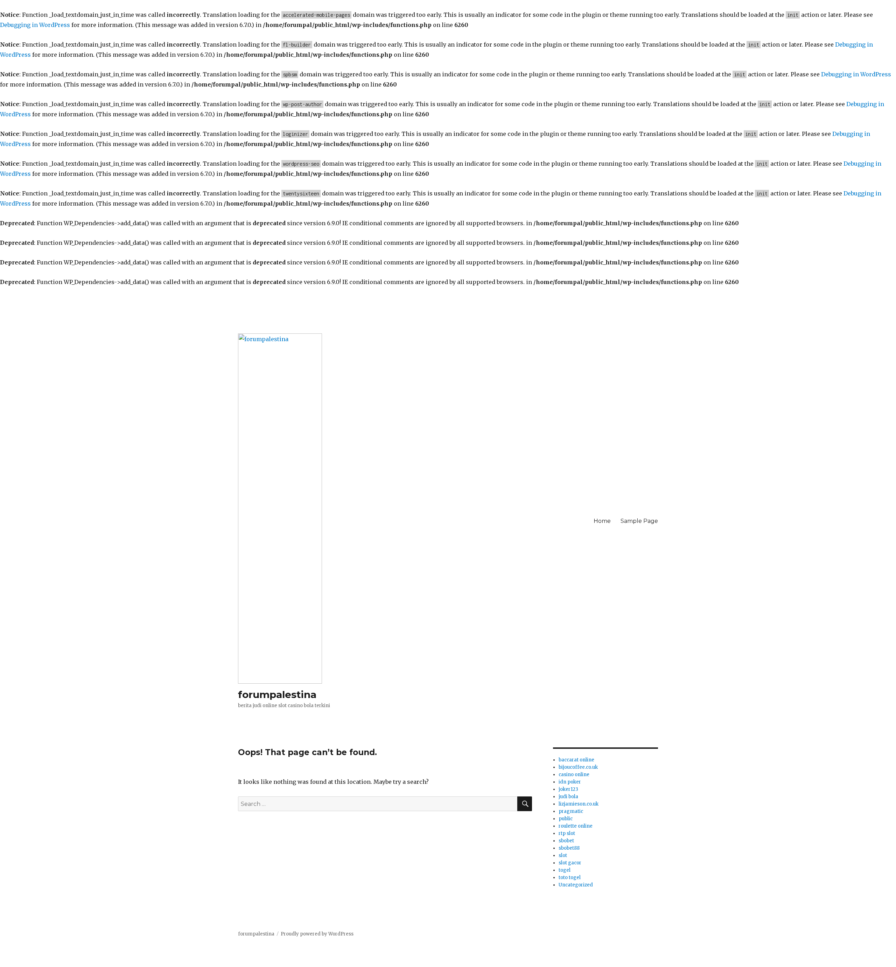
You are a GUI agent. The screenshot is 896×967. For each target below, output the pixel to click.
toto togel (570, 877)
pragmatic (571, 811)
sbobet (566, 841)
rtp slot (567, 833)
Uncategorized (576, 885)
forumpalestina (277, 694)
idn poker (570, 782)
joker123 (568, 789)
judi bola (568, 797)
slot (563, 855)
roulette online (576, 826)
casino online (574, 775)
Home (602, 521)
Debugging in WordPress (35, 24)
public (566, 819)
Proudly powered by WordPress (317, 934)
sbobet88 (569, 848)
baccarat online (576, 760)
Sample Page (639, 521)
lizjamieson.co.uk (578, 804)
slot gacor (570, 863)
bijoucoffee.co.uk (578, 767)
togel (564, 870)
